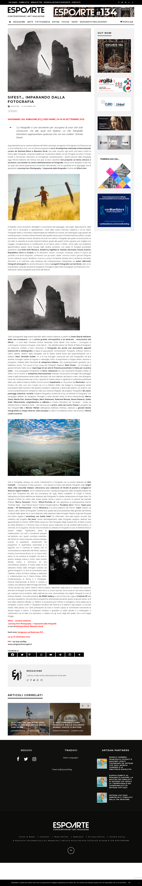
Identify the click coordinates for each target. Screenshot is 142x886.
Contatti (76, 2)
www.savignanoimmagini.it (20, 644)
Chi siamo (13, 2)
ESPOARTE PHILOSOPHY (93, 22)
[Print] (60, 654)
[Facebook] (12, 654)
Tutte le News (27, 837)
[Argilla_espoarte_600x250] (114, 91)
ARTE (30, 22)
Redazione (15, 106)
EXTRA (56, 22)
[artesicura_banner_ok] (114, 130)
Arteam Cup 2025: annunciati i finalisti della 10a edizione (121, 797)
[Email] (50, 654)
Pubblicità (24, 2)
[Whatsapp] (41, 654)
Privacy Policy (96, 837)
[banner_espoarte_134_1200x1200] (114, 72)
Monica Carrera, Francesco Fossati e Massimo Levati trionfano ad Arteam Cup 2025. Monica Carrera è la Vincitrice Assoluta (121, 763)
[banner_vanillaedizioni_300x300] (114, 188)
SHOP (75, 22)
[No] (139, 883)
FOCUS (65, 22)
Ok (129, 882)
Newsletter (36, 2)
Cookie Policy (117, 837)
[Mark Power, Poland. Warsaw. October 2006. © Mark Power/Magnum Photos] (44, 477)
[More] (79, 654)
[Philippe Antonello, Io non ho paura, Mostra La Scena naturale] (44, 222)
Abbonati (78, 837)
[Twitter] (22, 654)
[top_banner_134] (93, 8)
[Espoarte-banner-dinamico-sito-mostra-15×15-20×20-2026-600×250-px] (114, 149)
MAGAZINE (19, 22)
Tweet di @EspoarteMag (62, 769)
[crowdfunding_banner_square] (114, 226)
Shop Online (61, 837)
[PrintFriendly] (69, 654)
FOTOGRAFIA (42, 22)
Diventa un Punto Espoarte (57, 2)
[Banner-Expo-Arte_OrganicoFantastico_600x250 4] (114, 110)
